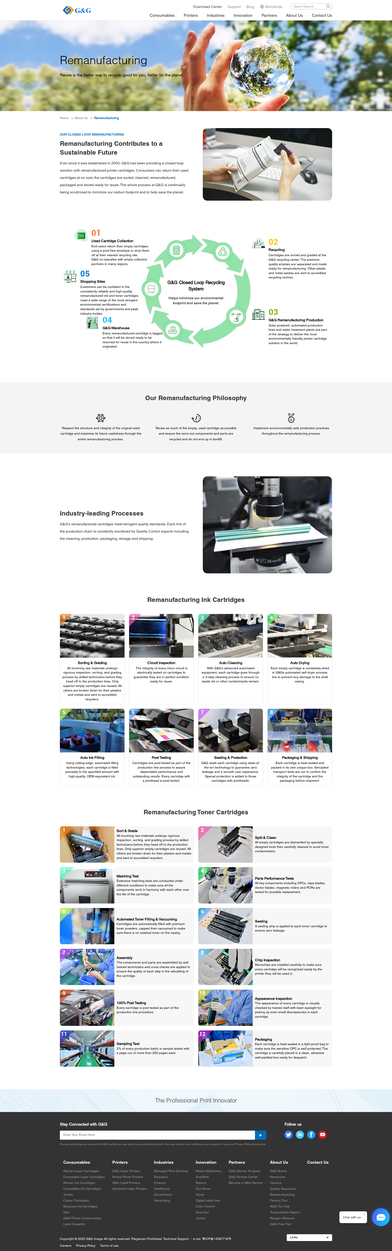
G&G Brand (278, 1171)
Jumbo (68, 1194)
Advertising (162, 1200)
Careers (276, 1183)
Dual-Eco (202, 1212)
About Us (81, 118)
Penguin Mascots (282, 1218)
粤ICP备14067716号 (216, 1239)
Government (163, 1194)
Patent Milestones (208, 1171)
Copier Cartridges (76, 1200)
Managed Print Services (171, 1171)
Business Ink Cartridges (80, 1206)
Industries (164, 1163)
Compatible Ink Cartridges (82, 1189)
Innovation (206, 1163)
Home (64, 118)
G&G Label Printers (126, 1183)
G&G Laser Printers (126, 1171)
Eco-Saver (203, 1189)
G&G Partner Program (245, 1171)
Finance (160, 1183)
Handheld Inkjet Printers (129, 1189)
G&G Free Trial (280, 1224)
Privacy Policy (86, 1245)
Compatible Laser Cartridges (84, 1177)
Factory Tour (279, 1200)
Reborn (201, 1183)
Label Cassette (74, 1224)
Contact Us (318, 1163)
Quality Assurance (283, 1189)
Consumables (76, 1163)
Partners (237, 1163)
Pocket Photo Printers (127, 1177)
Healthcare (162, 1189)
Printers (120, 1163)
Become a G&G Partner (246, 1183)
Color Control (205, 1206)
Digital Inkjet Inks (208, 1200)
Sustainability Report (285, 1212)
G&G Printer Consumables (82, 1218)
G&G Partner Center (243, 1177)
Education (161, 1177)
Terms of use (109, 1245)
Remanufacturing (106, 118)
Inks (66, 1212)
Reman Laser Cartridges (81, 1171)
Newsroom (277, 1177)
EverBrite (202, 1177)
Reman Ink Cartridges (79, 1183)
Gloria (200, 1194)
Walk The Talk (279, 1206)
